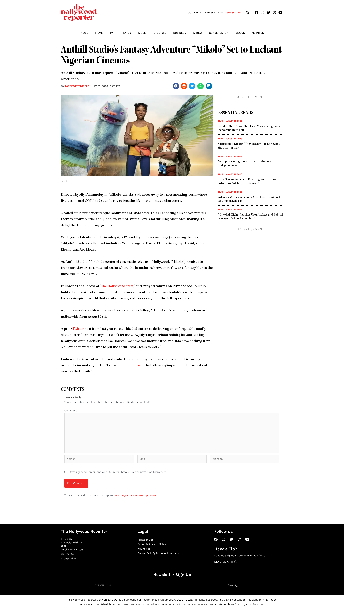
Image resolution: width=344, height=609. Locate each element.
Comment (71, 410)
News (84, 32)
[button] (247, 13)
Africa (197, 32)
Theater (125, 32)
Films (99, 32)
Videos (240, 32)
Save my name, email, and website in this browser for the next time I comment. (118, 472)
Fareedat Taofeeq (77, 86)
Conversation (218, 32)
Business (179, 32)
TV (111, 32)
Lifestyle (160, 32)
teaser (139, 365)
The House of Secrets (117, 286)
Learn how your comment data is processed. (135, 495)
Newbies (258, 32)
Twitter (78, 329)
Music (142, 32)
